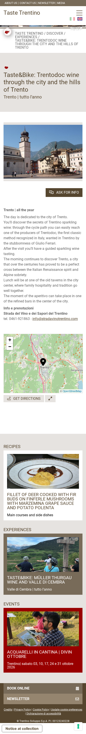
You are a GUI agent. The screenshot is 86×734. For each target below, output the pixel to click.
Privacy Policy (22, 709)
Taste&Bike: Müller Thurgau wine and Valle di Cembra (39, 580)
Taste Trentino (29, 33)
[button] (43, 360)
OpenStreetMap (72, 391)
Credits (8, 709)
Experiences (26, 37)
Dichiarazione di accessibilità (43, 713)
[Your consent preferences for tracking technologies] (78, 726)
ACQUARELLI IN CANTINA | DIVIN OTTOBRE (39, 654)
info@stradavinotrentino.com (55, 319)
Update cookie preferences (66, 709)
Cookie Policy (41, 709)
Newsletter (46, 3)
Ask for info (67, 192)
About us (11, 3)
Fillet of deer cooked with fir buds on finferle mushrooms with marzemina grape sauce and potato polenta (41, 501)
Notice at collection (22, 728)
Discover (55, 33)
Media (61, 3)
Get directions (26, 398)
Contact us (28, 3)
